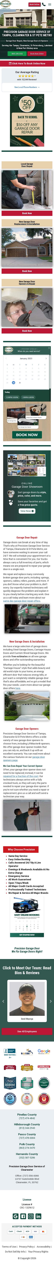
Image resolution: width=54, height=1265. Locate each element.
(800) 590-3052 (17, 54)
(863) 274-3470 (27, 1147)
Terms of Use (9, 1246)
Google (15, 1216)
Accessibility (43, 1246)
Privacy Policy (26, 1246)
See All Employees (27, 1031)
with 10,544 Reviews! (27, 79)
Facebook (23, 1216)
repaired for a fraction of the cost (20, 776)
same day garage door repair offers (21, 601)
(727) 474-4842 (27, 1118)
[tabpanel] (27, 1000)
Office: (27, 1175)
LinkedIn (38, 1216)
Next (50, 1001)
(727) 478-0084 (27, 1138)
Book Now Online (37, 54)
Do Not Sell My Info (15, 1251)
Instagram (31, 1216)
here (17, 688)
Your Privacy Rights (38, 1251)
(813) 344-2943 (27, 1128)
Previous (3, 1001)
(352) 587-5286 (27, 1157)
